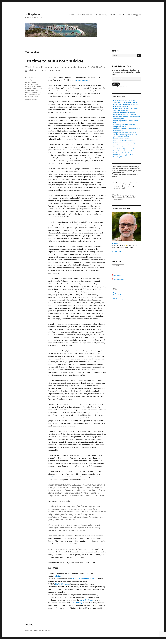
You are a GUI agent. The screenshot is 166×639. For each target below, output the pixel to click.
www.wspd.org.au (82, 80)
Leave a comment (31, 99)
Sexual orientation (31, 92)
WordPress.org (117, 299)
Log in (115, 293)
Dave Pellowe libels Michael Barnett (124, 141)
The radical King (101, 15)
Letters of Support (134, 15)
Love (33, 80)
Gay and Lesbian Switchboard (82, 579)
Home (71, 15)
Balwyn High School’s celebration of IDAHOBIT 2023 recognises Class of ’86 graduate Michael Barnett (125, 135)
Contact (121, 15)
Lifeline (58, 576)
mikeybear (32, 14)
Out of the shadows (87, 600)
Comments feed (118, 297)
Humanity (28, 80)
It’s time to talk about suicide (54, 61)
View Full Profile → (117, 251)
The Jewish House (62, 584)
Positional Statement (56, 477)
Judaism (32, 86)
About (112, 15)
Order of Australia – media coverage (124, 143)
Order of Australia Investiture (122, 139)
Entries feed (117, 295)
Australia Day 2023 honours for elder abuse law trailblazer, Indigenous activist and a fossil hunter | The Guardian (126, 151)
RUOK (37, 90)
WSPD (27, 96)
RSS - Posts (117, 275)
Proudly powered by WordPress (43, 630)
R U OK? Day (77, 603)
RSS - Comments (118, 279)
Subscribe (116, 84)
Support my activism (85, 15)
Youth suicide (34, 96)
